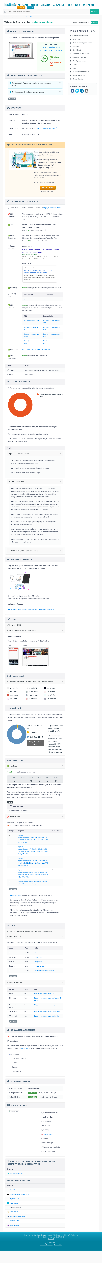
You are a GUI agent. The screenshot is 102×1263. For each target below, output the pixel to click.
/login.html (38, 957)
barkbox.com (14, 1203)
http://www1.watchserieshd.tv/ (44, 993)
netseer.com (14, 1211)
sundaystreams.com (16, 1173)
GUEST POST (88, 5)
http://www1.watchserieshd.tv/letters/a (47, 1011)
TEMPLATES (23, 5)
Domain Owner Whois (80, 36)
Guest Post (77, 50)
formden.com (14, 1220)
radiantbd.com (14, 1225)
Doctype (14, 625)
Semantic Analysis (79, 57)
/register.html (39, 966)
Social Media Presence (81, 72)
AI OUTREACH (59, 5)
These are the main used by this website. (30, 682)
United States (48, 1134)
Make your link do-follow (51, 50)
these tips (25, 1048)
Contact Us (51, 1239)
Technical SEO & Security (81, 54)
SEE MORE (12, 98)
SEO (70, 5)
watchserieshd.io (51, 47)
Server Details (78, 79)
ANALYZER (45, 5)
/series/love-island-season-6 (44, 970)
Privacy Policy (58, 1245)
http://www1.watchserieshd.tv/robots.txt (36, 349)
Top (94, 31)
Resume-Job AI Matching (55, 1235)
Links (74, 68)
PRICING (34, 5)
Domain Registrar (79, 75)
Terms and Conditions (46, 1245)
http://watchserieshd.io (31, 320)
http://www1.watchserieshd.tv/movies (46, 1016)
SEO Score (76, 39)
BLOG (77, 5)
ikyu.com (12, 1190)
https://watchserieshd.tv (52, 208)
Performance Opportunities (82, 43)
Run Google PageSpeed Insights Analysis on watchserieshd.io (30, 609)
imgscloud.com (15, 1199)
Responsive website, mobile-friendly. (21, 630)
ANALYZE (94, 12)
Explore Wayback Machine (45, 128)
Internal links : (14, 936)
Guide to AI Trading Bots (71, 1235)
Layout (75, 64)
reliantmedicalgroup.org (17, 1216)
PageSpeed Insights (80, 61)
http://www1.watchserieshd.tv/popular (46, 1005)
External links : (14, 982)
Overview (76, 46)
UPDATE (94, 22)
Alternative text (15, 895)
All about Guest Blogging (39, 1235)
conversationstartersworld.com (20, 1194)
